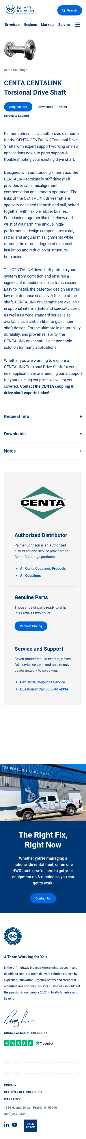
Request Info (18, 107)
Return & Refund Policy (23, 1092)
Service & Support (16, 115)
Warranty (12, 1099)
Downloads (45, 107)
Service (64, 25)
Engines (30, 25)
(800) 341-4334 (15, 1114)
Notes (62, 107)
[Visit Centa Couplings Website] (43, 503)
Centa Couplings (15, 70)
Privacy (10, 1085)
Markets (47, 25)
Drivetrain (12, 25)
